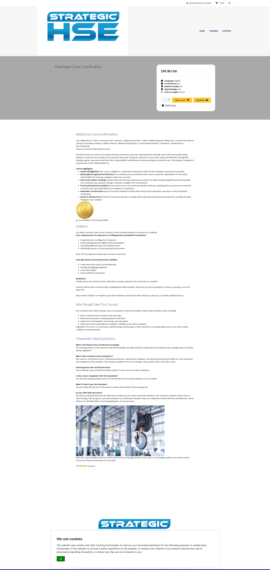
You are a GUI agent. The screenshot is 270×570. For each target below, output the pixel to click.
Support (226, 31)
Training (213, 31)
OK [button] (60, 558)
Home (202, 31)
